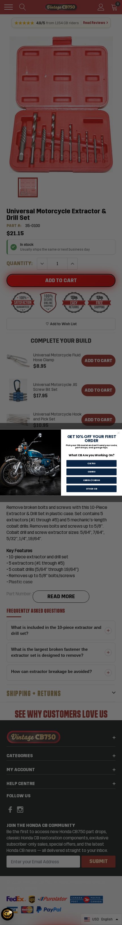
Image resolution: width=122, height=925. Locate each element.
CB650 (91, 471)
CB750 (91, 463)
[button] (7, 914)
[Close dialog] (118, 432)
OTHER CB (91, 488)
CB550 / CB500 (91, 480)
